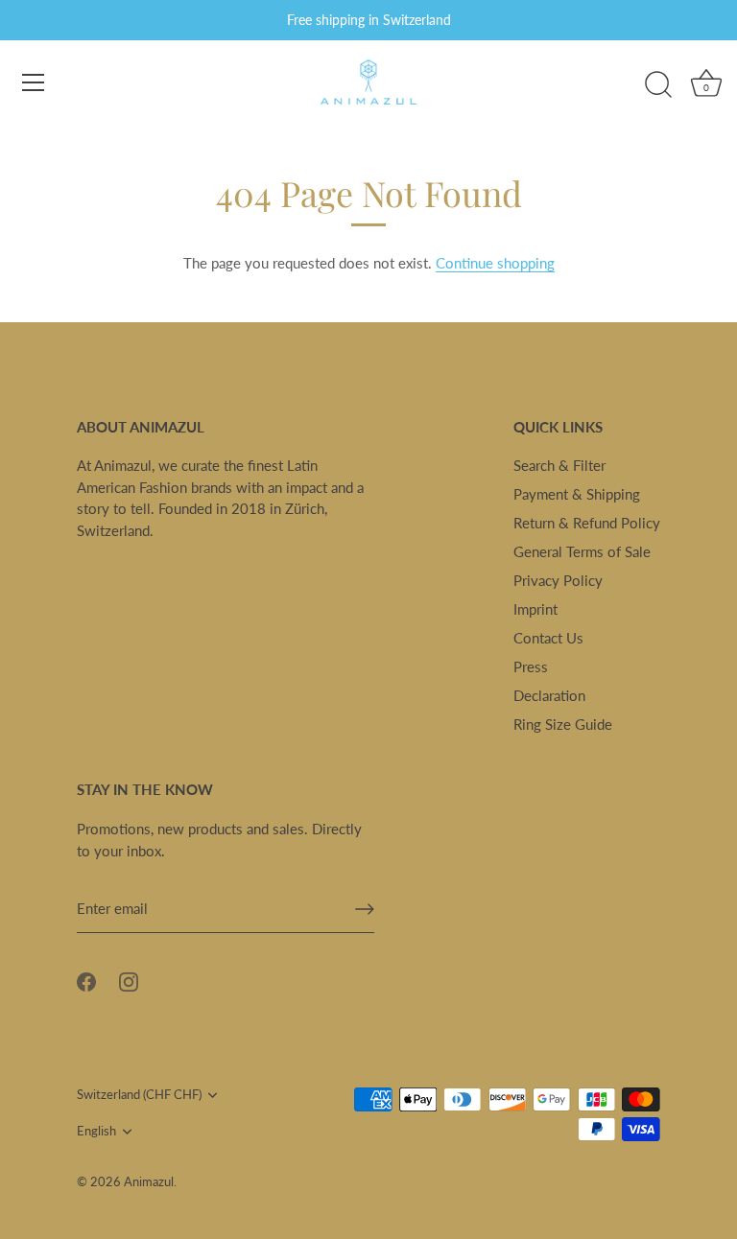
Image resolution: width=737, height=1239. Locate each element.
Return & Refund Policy (586, 522)
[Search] (658, 85)
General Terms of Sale (582, 551)
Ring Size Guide (562, 724)
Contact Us (548, 637)
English (96, 1131)
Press (530, 666)
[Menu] (33, 82)
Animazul (149, 1181)
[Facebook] (86, 980)
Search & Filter (559, 465)
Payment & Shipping (576, 494)
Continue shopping (495, 262)
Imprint (535, 609)
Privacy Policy (558, 580)
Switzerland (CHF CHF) (139, 1094)
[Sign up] (364, 909)
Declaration (549, 695)
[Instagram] (128, 980)
